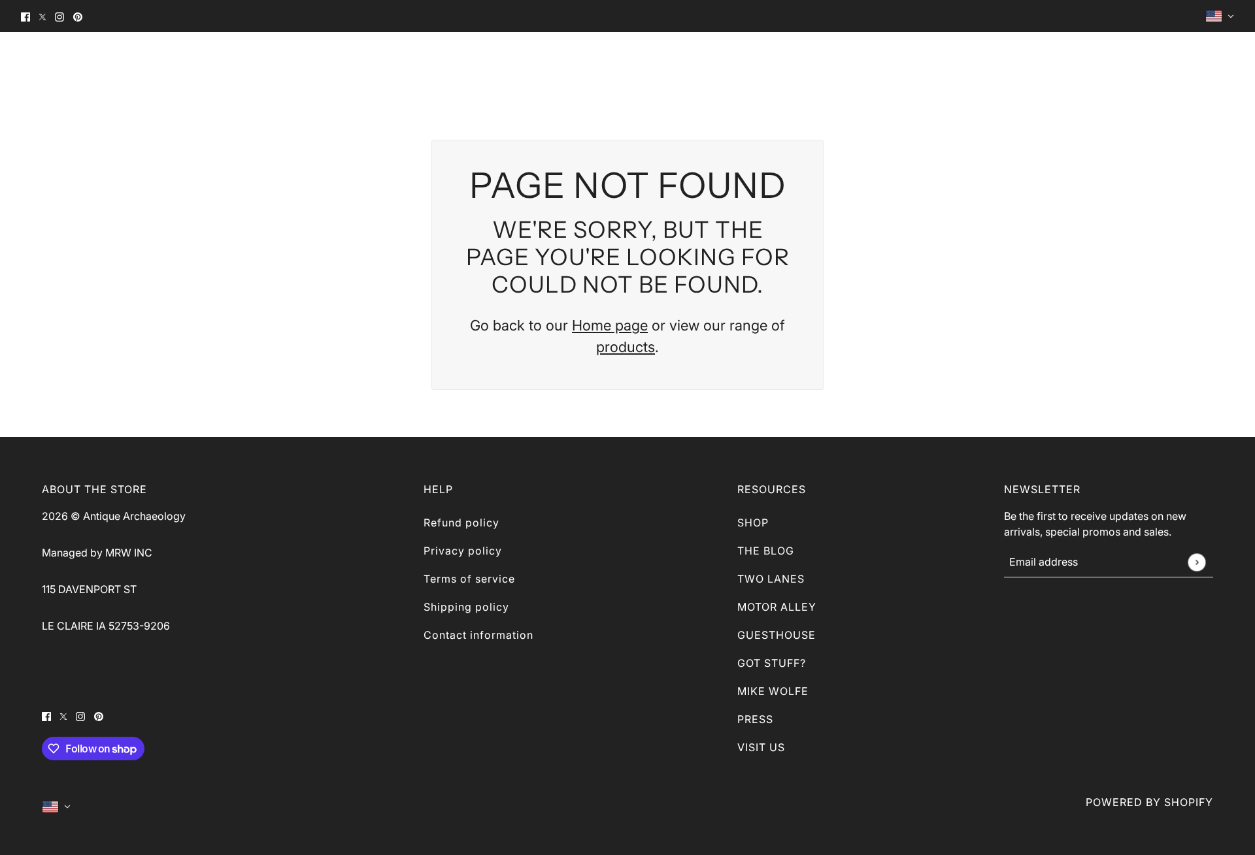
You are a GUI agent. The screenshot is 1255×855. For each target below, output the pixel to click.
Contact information (478, 634)
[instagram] (59, 16)
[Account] (1204, 62)
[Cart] (1227, 62)
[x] (42, 16)
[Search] (1180, 62)
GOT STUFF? (771, 662)
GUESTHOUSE (776, 634)
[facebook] (25, 16)
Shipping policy (466, 606)
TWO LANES (771, 578)
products (625, 346)
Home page (610, 325)
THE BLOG (765, 550)
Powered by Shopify (1149, 802)
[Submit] (1196, 562)
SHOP (753, 522)
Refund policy (461, 522)
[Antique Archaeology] (50, 62)
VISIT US (761, 747)
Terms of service (469, 578)
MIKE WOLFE (773, 691)
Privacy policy (463, 550)
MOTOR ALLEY (776, 606)
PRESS (755, 719)
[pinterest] (78, 16)
